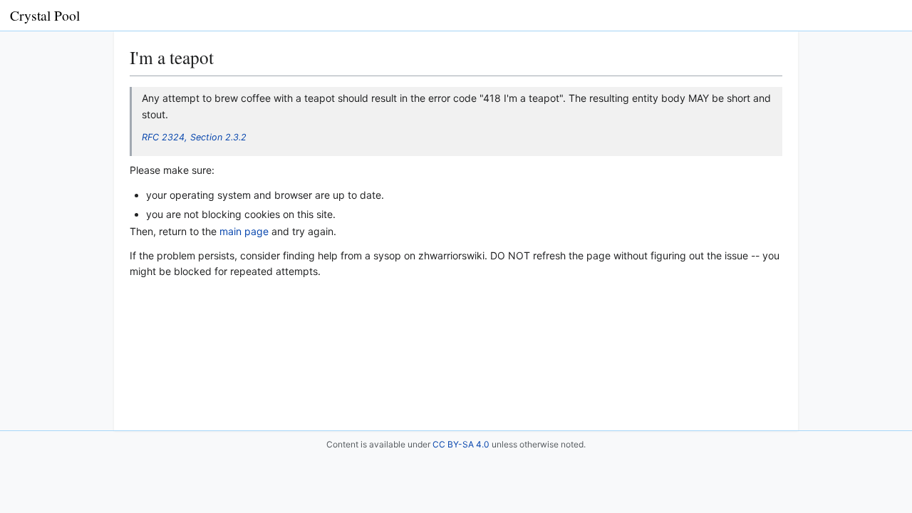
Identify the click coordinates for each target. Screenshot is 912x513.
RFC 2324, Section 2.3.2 (194, 137)
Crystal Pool (45, 15)
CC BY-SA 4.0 (460, 444)
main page (244, 231)
